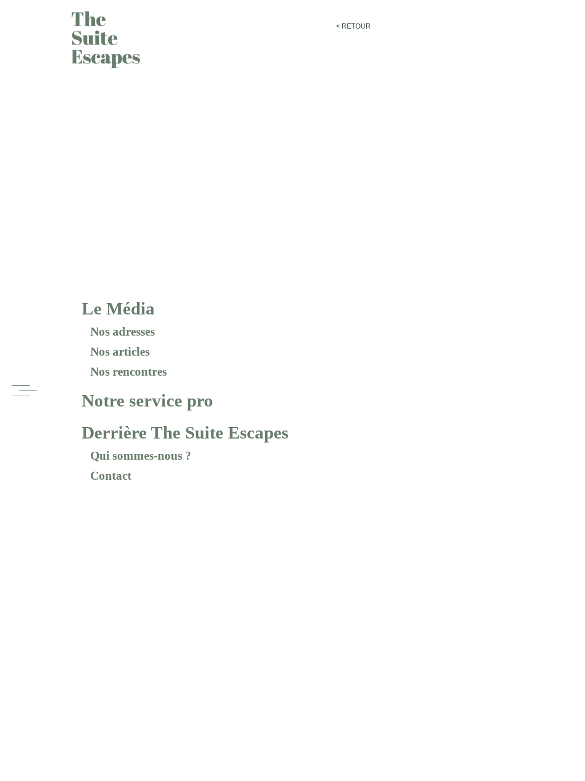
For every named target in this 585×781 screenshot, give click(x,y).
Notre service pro (147, 400)
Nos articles (120, 351)
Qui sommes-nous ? (140, 456)
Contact (110, 476)
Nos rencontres (128, 371)
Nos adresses (122, 331)
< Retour (353, 26)
